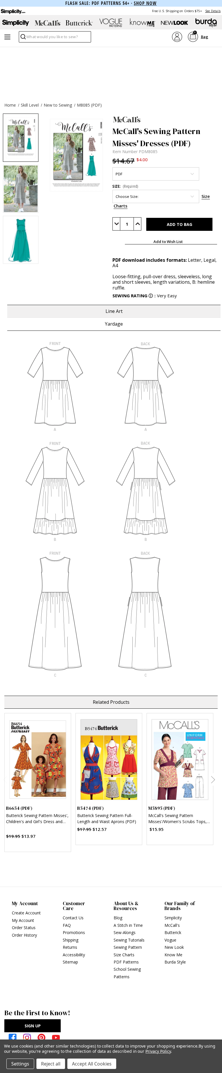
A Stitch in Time (128, 925)
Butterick (172, 932)
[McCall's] (165, 119)
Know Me (173, 954)
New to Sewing (58, 105)
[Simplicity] (12, 11)
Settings (20, 1064)
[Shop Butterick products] (79, 23)
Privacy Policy (158, 1051)
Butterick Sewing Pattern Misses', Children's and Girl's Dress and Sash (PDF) (37, 819)
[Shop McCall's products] (48, 23)
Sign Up (33, 1026)
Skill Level (30, 105)
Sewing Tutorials (129, 940)
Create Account (26, 913)
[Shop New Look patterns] (174, 23)
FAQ (67, 925)
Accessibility (74, 954)
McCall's (172, 925)
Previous (5, 779)
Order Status (24, 927)
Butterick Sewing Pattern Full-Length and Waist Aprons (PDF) (106, 818)
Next (213, 779)
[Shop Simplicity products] (16, 23)
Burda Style (175, 962)
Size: (125, 186)
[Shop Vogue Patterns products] (111, 23)
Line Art (114, 311)
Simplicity (173, 917)
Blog (118, 917)
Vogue (170, 940)
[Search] (23, 38)
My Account (23, 920)
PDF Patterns (126, 962)
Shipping (70, 940)
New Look (174, 947)
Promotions (74, 932)
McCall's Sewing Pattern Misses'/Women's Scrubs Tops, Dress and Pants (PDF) (177, 819)
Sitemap (70, 962)
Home (10, 105)
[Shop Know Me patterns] (143, 23)
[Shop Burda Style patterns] (206, 23)
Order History (24, 935)
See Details (213, 11)
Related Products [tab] (111, 702)
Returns (70, 947)
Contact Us (73, 917)
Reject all (50, 1064)
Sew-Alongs (125, 932)
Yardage (114, 324)
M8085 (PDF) (89, 105)
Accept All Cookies (92, 1064)
